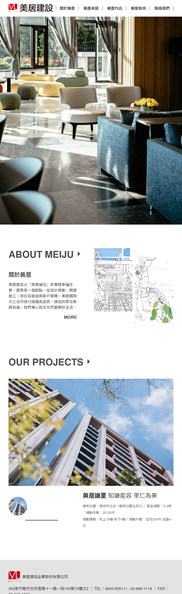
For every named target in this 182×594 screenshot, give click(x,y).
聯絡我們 (162, 8)
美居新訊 (138, 8)
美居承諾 (91, 8)
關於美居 (67, 8)
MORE (70, 317)
